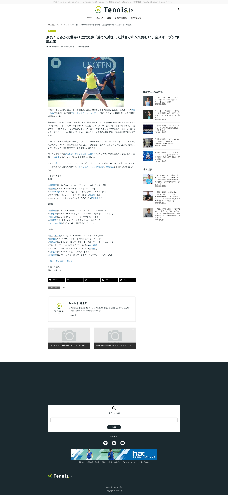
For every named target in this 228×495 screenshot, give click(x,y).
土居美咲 (110, 167)
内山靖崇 (93, 245)
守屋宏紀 (94, 198)
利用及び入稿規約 (113, 462)
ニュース (64, 287)
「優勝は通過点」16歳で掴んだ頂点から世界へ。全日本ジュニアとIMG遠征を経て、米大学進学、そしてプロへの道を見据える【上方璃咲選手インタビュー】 (167, 196)
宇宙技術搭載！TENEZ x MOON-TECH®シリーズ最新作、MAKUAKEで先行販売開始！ (167, 141)
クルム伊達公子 (97, 167)
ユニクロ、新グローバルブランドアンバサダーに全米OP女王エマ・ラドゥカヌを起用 (167, 100)
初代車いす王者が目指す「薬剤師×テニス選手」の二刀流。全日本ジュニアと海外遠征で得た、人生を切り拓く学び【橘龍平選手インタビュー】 (167, 213)
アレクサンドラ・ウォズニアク (84, 113)
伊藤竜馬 (69, 154)
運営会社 (81, 462)
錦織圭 (56, 157)
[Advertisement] (161, 71)
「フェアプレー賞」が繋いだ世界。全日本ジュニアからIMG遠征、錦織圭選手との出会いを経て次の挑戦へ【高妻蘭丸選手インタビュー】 (167, 179)
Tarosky (119, 487)
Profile (72, 315)
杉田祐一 (93, 195)
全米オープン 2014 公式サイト (61, 261)
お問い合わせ (144, 462)
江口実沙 (55, 163)
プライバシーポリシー (129, 462)
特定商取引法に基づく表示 (96, 462)
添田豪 (92, 249)
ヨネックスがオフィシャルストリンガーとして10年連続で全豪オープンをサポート (167, 128)
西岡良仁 (92, 154)
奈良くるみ (83, 167)
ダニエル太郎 (80, 154)
